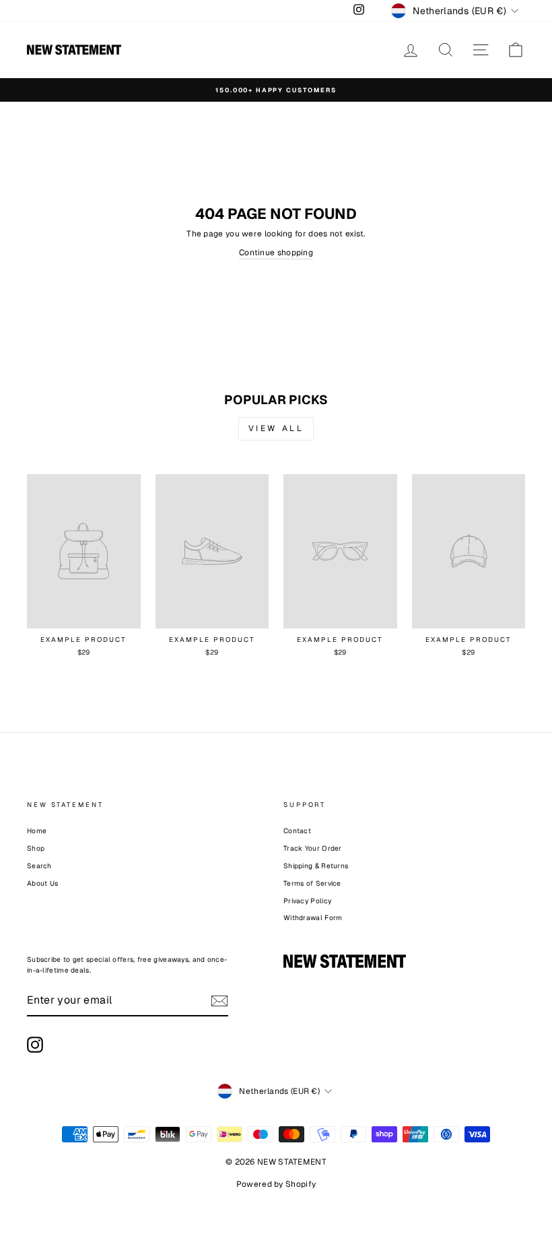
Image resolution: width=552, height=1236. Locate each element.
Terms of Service (312, 883)
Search (39, 865)
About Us (42, 883)
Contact (297, 830)
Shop (35, 848)
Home (36, 830)
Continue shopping (276, 252)
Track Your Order (312, 848)
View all (276, 428)
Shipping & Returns (315, 865)
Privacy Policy (307, 901)
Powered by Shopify (276, 1184)
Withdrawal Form (313, 917)
